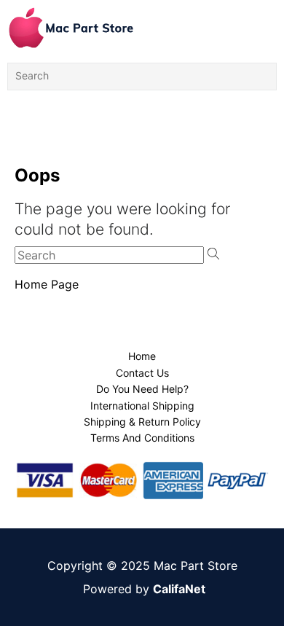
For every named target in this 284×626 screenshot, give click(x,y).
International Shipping (142, 405)
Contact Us (142, 373)
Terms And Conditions (142, 437)
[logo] (71, 27)
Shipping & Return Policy (142, 421)
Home (142, 356)
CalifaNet (179, 589)
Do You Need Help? (142, 389)
